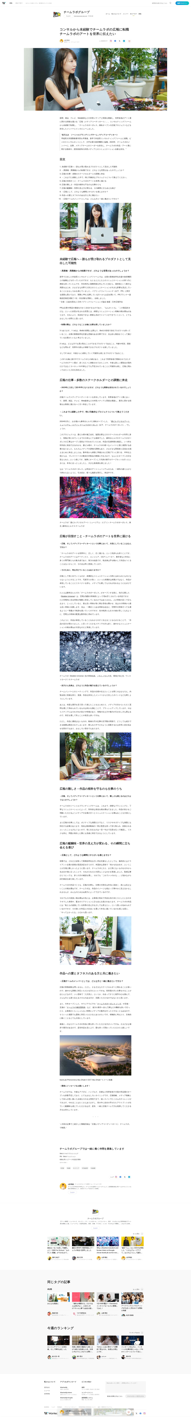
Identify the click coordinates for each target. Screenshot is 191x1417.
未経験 (93, 1168)
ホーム (108, 14)
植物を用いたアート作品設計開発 (70, 1159)
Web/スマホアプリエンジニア (69, 1153)
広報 (62, 1168)
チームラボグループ (77, 12)
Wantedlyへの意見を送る (135, 1396)
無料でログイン (182, 3)
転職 (69, 1168)
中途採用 (85, 1168)
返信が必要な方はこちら (114, 1396)
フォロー (68, 16)
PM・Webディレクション (68, 1156)
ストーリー (133, 14)
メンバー (125, 14)
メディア (76, 1168)
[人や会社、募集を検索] (170, 3)
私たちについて (116, 14)
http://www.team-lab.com (80, 16)
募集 (140, 14)
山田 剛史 (67, 40)
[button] (49, 1382)
